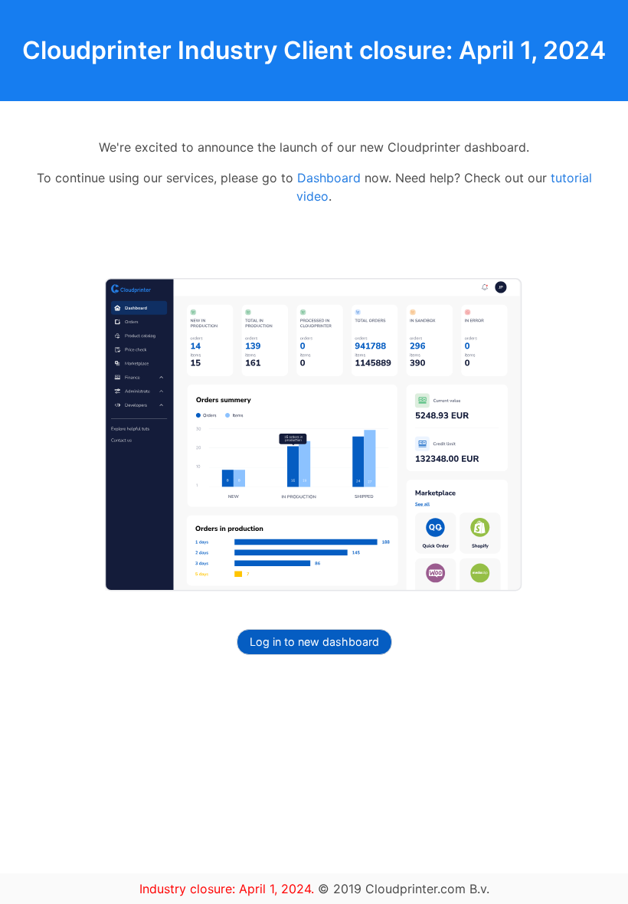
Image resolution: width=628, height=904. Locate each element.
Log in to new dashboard (314, 641)
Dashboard (329, 177)
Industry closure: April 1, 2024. (228, 888)
